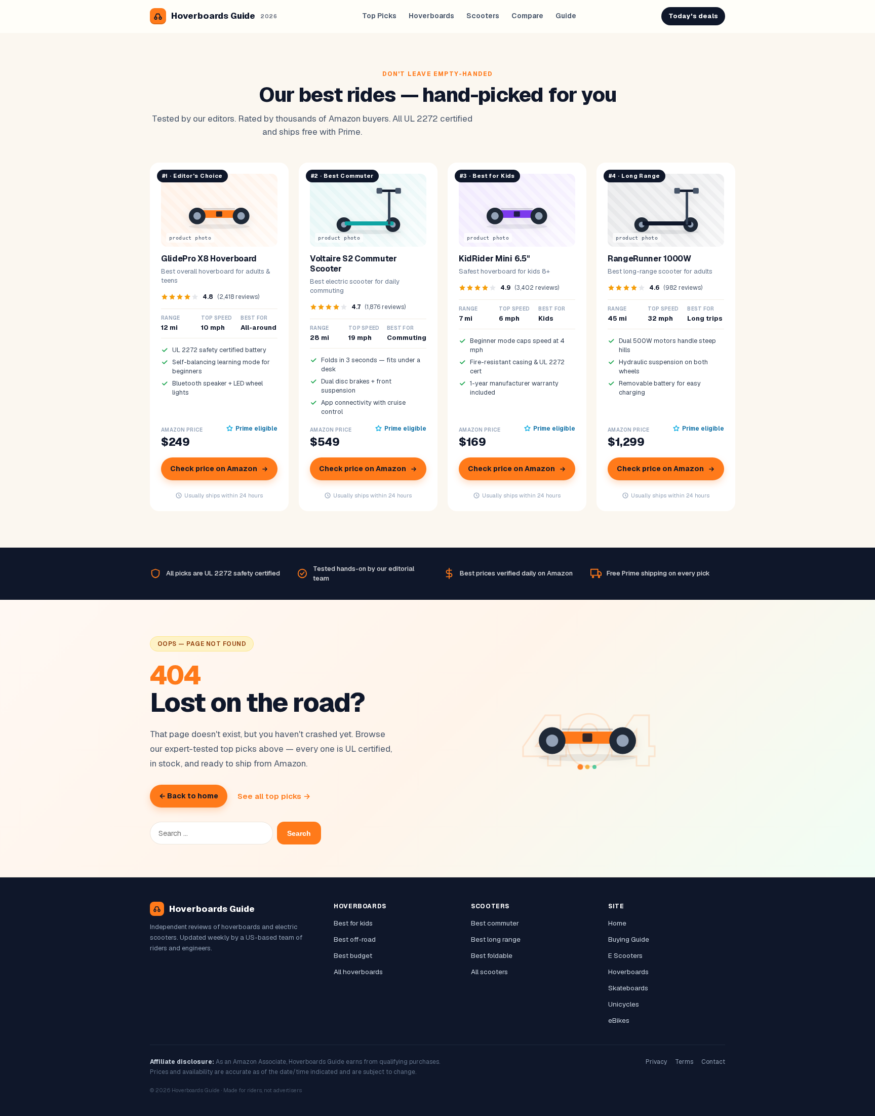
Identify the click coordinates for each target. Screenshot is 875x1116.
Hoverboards (431, 15)
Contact (713, 1062)
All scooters (489, 971)
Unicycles (623, 1004)
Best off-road (355, 939)
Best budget (353, 955)
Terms (684, 1062)
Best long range (496, 939)
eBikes (618, 1020)
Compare (527, 15)
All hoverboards (358, 971)
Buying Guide (628, 939)
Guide (565, 15)
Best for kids (353, 923)
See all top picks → (273, 796)
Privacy (656, 1062)
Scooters (482, 15)
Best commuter (495, 923)
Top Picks (379, 15)
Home (617, 923)
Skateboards (628, 987)
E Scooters (625, 955)
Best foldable (491, 955)
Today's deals (693, 16)
